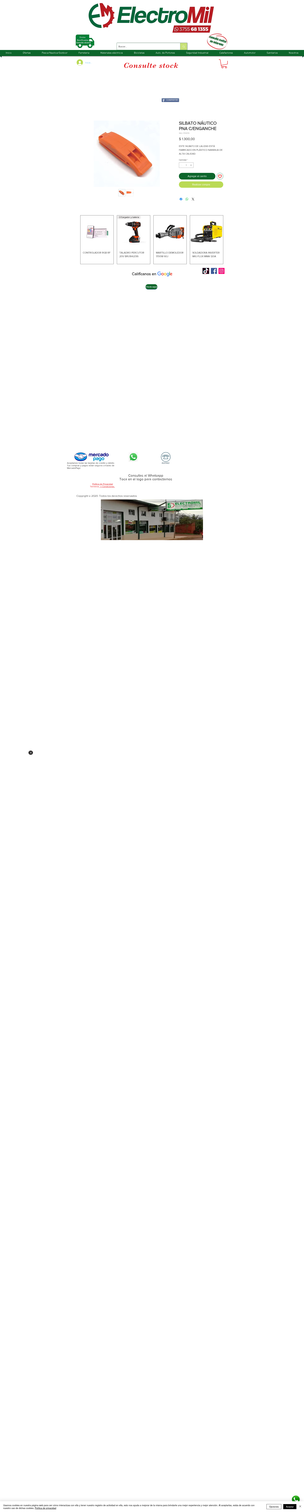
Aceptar (290, 1506)
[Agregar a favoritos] (220, 176)
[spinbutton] (186, 165)
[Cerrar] (300, 1506)
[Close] (30, 753)
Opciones (274, 1506)
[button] (224, 63)
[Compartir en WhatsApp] (187, 199)
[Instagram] (221, 271)
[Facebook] (214, 271)
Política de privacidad (45, 1508)
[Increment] (191, 165)
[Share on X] (193, 199)
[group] (152, 239)
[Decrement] (181, 165)
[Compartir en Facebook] (181, 199)
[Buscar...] (183, 46)
